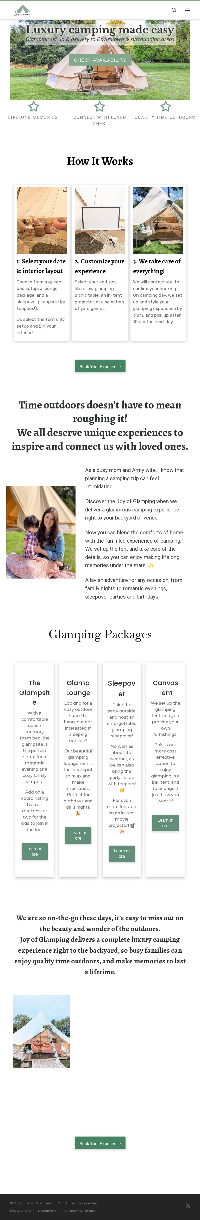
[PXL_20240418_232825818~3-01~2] (41, 1030)
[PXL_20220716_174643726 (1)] (41, 1097)
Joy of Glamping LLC (42, 1203)
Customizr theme (81, 1210)
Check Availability (100, 59)
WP (31, 1210)
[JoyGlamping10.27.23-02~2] (100, 1097)
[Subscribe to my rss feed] (188, 1205)
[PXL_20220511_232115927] (158, 1030)
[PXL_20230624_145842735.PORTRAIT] (100, 1030)
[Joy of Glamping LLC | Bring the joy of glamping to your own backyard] (24, 9)
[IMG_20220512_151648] (158, 1097)
